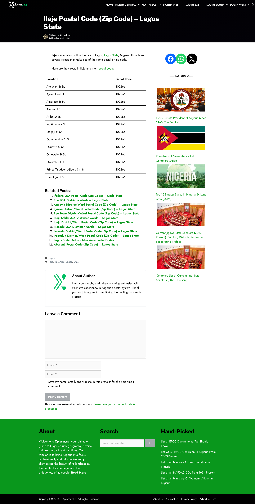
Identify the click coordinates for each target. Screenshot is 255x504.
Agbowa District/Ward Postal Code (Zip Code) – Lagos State (96, 204)
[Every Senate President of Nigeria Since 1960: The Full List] (181, 100)
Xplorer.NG (69, 499)
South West (238, 5)
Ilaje (51, 262)
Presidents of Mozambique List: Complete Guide (175, 158)
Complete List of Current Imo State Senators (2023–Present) (177, 277)
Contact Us (172, 499)
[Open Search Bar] (253, 5)
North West (171, 5)
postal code (105, 68)
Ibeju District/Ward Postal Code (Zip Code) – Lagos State (93, 222)
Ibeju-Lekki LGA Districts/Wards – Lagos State (86, 218)
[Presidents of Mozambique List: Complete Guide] (181, 138)
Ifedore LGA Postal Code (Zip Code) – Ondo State (88, 196)
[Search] (150, 443)
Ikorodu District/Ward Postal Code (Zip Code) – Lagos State (95, 231)
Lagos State (111, 55)
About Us (158, 499)
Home (109, 5)
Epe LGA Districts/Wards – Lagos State (81, 200)
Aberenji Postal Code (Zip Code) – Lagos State (86, 244)
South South (215, 5)
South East (193, 5)
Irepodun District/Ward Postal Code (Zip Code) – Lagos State (96, 236)
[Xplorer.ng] (18, 5)
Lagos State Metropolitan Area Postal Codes (84, 240)
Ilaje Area (59, 262)
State (76, 262)
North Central (125, 5)
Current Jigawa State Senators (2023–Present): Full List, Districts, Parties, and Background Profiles (180, 237)
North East (149, 5)
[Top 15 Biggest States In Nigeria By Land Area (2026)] (181, 176)
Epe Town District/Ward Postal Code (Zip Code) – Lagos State (96, 213)
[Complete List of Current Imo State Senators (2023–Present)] (181, 257)
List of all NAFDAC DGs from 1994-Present (188, 472)
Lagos (52, 258)
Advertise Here (208, 499)
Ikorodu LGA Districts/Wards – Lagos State (84, 227)
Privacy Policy (189, 499)
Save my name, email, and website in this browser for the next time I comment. (91, 384)
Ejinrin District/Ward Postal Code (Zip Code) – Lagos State (94, 209)
